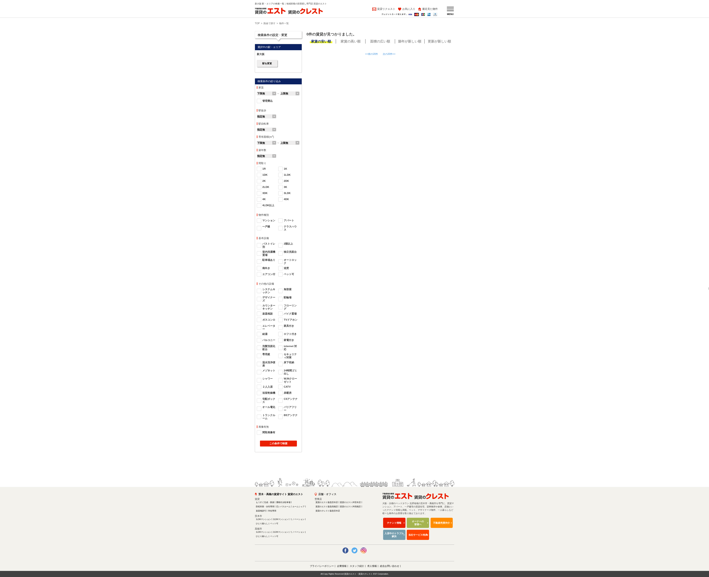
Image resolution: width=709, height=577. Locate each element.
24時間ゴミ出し (290, 372)
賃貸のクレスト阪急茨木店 (328, 511)
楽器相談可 (261, 511)
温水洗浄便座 (268, 364)
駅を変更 (267, 63)
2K (264, 180)
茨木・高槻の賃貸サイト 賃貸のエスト (280, 494)
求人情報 (372, 566)
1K (285, 168)
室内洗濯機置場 (268, 253)
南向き (266, 268)
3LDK (287, 193)
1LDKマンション (263, 519)
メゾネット (268, 370)
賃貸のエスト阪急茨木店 (327, 502)
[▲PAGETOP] (699, 553)
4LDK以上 (268, 205)
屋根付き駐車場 (283, 502)
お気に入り (408, 8)
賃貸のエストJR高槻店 (350, 506)
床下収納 (289, 362)
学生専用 (272, 511)
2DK (286, 180)
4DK (286, 199)
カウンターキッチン (268, 307)
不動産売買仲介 (441, 522)
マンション (268, 220)
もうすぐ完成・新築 (265, 502)
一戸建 (266, 226)
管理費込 (267, 100)
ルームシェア (298, 506)
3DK (265, 193)
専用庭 (266, 354)
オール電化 (268, 407)
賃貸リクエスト (385, 8)
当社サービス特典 (418, 534)
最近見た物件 (430, 8)
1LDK (287, 174)
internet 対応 (290, 348)
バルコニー (268, 340)
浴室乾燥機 (268, 392)
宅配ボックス (268, 400)
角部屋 (288, 289)
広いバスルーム (283, 506)
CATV (287, 386)
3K (285, 187)
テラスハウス (290, 228)
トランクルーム (268, 417)
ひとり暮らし (262, 523)
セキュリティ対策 (290, 356)
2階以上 (288, 243)
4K (264, 199)
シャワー (267, 378)
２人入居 (267, 386)
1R (264, 168)
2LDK (265, 187)
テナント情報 (394, 522)
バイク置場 (290, 313)
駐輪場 (288, 297)
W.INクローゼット (290, 380)
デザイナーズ (268, 299)
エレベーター (268, 327)
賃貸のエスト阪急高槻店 (327, 506)
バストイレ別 (268, 245)
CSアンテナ (291, 398)
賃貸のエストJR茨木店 (350, 502)
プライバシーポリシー (322, 566)
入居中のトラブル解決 (394, 535)
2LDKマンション (280, 519)
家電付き (289, 340)
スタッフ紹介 (357, 566)
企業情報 (342, 566)
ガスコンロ (268, 319)
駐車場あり (268, 259)
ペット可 (289, 274)
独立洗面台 (290, 251)
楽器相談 (267, 313)
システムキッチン (268, 291)
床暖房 (288, 392)
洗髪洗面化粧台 (268, 348)
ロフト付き (290, 333)
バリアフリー (290, 409)
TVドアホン (290, 319)
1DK (265, 174)
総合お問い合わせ (389, 566)
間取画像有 (268, 432)
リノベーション (297, 519)
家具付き (289, 325)
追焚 (286, 268)
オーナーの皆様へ (418, 523)
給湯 (265, 333)
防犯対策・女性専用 (265, 506)
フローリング (290, 307)
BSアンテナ (291, 415)
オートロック (290, 261)
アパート (289, 220)
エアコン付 (268, 274)
